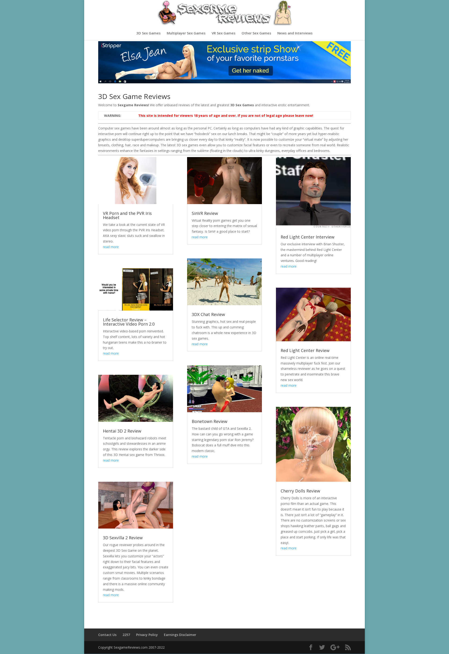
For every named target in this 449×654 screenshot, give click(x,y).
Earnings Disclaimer (180, 634)
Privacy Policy (147, 634)
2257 (126, 634)
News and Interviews (295, 33)
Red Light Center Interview (307, 237)
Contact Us (107, 634)
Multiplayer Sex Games (186, 33)
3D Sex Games (148, 33)
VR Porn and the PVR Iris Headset (127, 215)
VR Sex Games (223, 33)
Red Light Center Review (305, 350)
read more (111, 247)
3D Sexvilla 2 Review (123, 537)
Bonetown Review (209, 421)
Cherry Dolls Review (300, 491)
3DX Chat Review (208, 314)
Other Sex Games (256, 33)
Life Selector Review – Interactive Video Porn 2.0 (129, 322)
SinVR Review (205, 213)
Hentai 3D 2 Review (122, 431)
